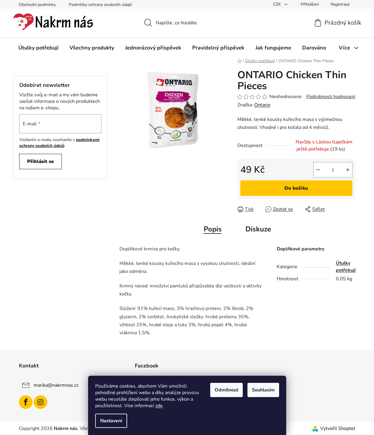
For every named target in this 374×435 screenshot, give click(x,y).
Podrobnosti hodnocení (330, 96)
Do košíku (296, 188)
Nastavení (111, 421)
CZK (277, 4)
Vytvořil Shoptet (337, 428)
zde (159, 405)
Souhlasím (263, 390)
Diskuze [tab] (258, 229)
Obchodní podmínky (37, 4)
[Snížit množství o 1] (318, 169)
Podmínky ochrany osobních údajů (100, 4)
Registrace (340, 4)
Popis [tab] (213, 229)
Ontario (262, 105)
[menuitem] (38, 48)
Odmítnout (226, 390)
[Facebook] (26, 402)
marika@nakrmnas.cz (56, 385)
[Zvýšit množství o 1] (347, 169)
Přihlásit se (40, 161)
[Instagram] (40, 402)
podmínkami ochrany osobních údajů (59, 142)
